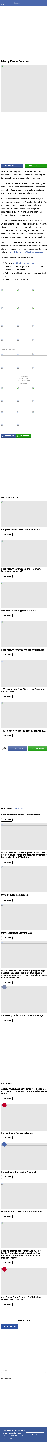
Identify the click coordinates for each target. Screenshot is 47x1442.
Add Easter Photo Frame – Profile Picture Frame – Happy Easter (21, 1298)
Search (44, 3)
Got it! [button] (34, 1435)
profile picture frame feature (25, 263)
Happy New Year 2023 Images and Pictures (22, 649)
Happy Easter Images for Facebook (19, 1172)
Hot (4, 1144)
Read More (7, 534)
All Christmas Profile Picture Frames (26, 252)
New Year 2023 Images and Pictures (19, 610)
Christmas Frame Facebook (15, 895)
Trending (4, 1105)
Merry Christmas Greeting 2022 (16, 932)
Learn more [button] (7, 1438)
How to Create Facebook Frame (17, 1133)
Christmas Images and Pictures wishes (20, 814)
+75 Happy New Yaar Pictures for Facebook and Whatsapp (23, 690)
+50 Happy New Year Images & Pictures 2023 (23, 730)
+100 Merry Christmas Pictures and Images (22, 1015)
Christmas (19, 808)
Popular (4, 987)
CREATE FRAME (9, 1326)
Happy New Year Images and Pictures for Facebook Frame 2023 (21, 570)
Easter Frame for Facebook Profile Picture (21, 1211)
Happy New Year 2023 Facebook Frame (20, 529)
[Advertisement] (23, 31)
